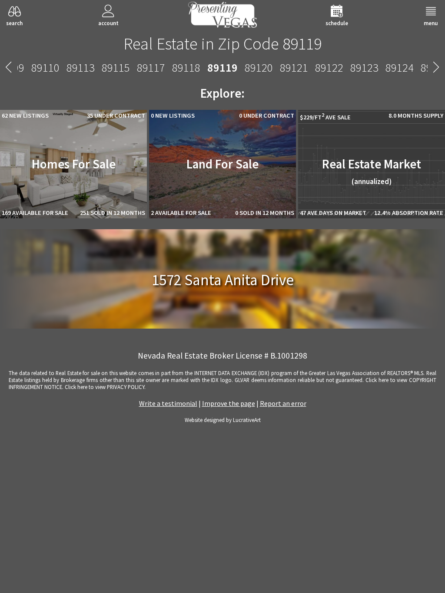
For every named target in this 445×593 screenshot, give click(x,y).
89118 (186, 67)
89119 (222, 67)
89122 (329, 67)
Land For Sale (222, 164)
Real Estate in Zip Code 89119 (222, 43)
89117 (151, 67)
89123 (364, 67)
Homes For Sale (74, 164)
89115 (116, 67)
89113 (80, 67)
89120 (259, 67)
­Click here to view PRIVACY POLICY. (105, 386)
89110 (45, 67)
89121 (294, 67)
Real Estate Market (371, 171)
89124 (399, 67)
